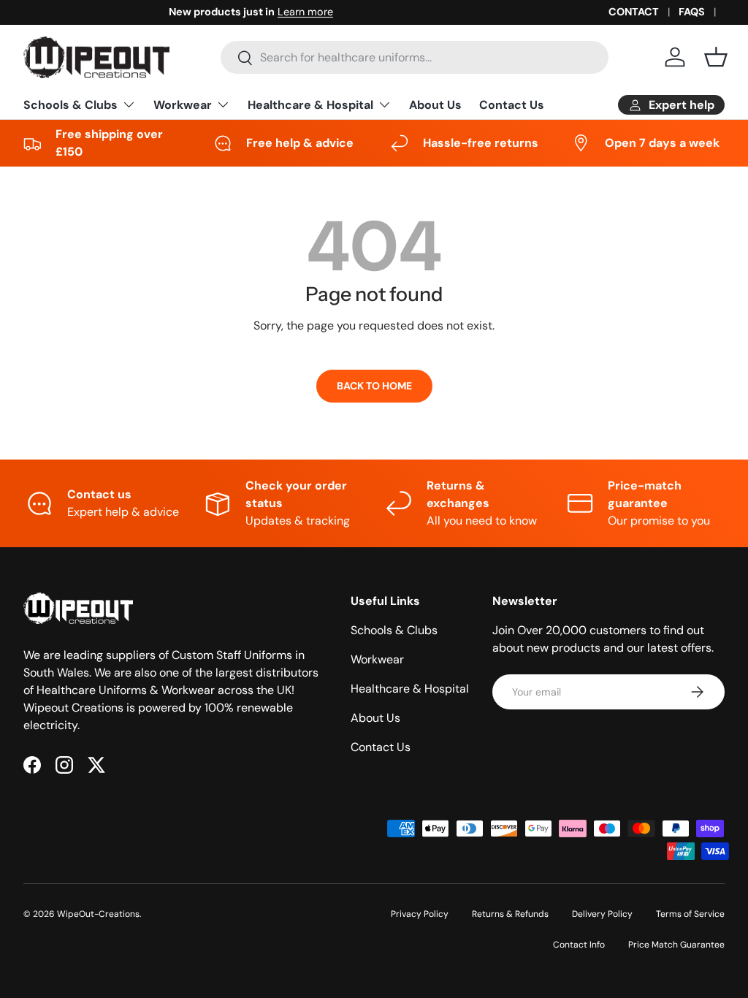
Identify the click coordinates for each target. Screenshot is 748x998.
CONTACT (633, 11)
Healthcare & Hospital (410, 688)
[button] (716, 57)
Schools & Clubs (394, 630)
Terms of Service (690, 914)
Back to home (374, 385)
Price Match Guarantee (676, 945)
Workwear (377, 659)
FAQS (692, 11)
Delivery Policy (602, 914)
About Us (435, 105)
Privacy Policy (420, 914)
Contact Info (579, 945)
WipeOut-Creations (98, 914)
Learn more (160, 11)
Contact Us (511, 105)
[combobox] (414, 57)
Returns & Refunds (510, 914)
